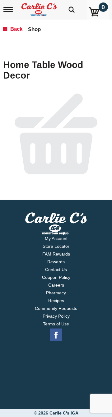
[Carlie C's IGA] (40, 8)
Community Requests (56, 308)
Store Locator (56, 246)
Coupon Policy (56, 277)
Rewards (56, 261)
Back (15, 29)
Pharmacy (56, 292)
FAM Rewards (56, 254)
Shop (34, 29)
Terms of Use (56, 323)
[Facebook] (56, 335)
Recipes (56, 300)
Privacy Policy (56, 316)
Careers (56, 285)
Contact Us (56, 269)
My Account (56, 238)
